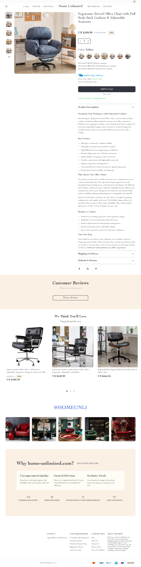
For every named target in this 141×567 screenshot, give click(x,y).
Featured (107, 6)
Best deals (48, 6)
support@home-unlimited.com (57, 538)
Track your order (75, 550)
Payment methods (76, 541)
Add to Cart (107, 89)
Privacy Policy (96, 547)
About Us (94, 541)
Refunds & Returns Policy (78, 544)
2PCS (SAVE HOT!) (86, 63)
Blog (93, 538)
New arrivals (94, 6)
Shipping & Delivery (76, 547)
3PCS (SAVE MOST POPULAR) (91, 66)
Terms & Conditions (98, 550)
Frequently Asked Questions (79, 538)
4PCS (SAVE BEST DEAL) (89, 69)
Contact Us (95, 544)
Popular (36, 6)
